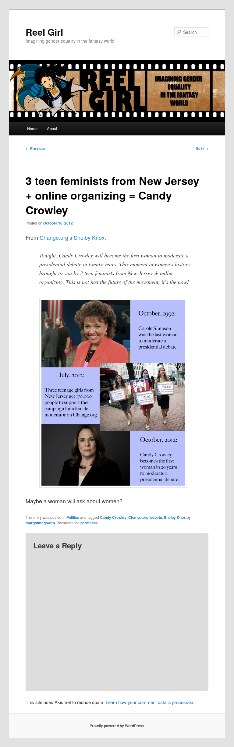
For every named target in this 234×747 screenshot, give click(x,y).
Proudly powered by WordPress (117, 725)
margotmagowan (40, 523)
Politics (72, 517)
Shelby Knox (175, 517)
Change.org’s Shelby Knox (72, 237)
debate (156, 517)
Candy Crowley (113, 517)
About (52, 128)
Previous (36, 148)
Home (32, 128)
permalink (89, 523)
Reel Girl (44, 31)
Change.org (138, 517)
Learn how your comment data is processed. (150, 702)
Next (202, 148)
